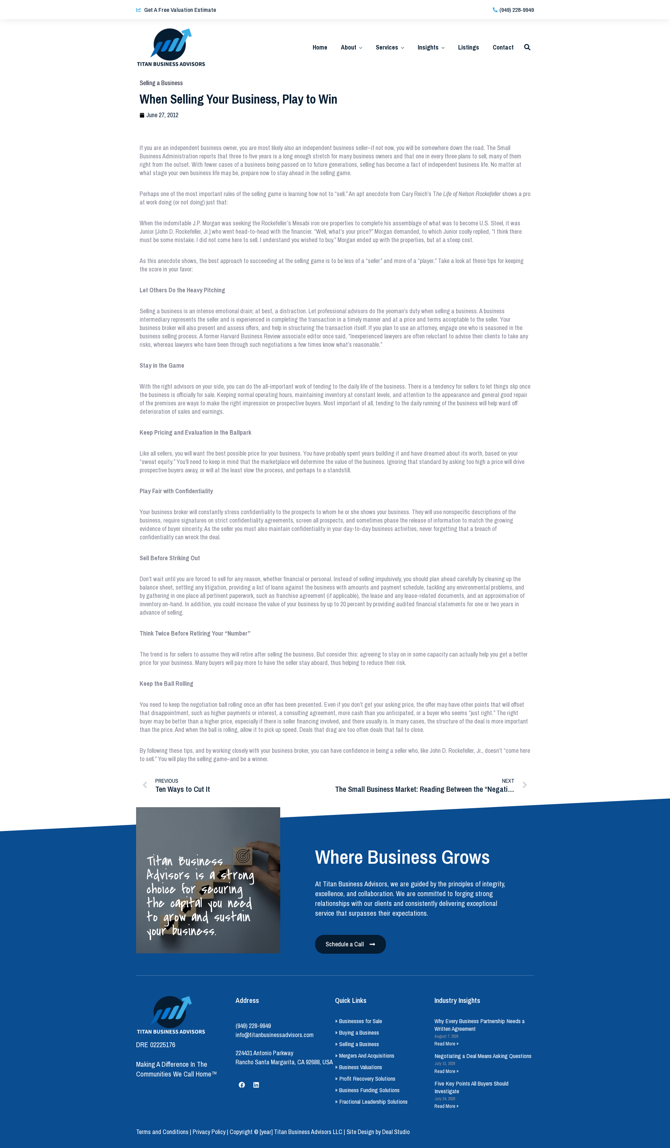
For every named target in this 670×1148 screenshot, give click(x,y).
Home (320, 47)
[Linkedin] (256, 1085)
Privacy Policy (209, 1131)
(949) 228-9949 (253, 1025)
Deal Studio (396, 1131)
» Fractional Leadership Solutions (371, 1101)
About (348, 47)
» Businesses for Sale (358, 1021)
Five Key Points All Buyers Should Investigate (471, 1087)
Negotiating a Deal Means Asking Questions (482, 1056)
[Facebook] (242, 1085)
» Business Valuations (358, 1067)
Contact (503, 47)
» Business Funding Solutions (367, 1090)
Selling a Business (161, 82)
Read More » (446, 1044)
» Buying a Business (357, 1032)
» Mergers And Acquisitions (364, 1055)
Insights (428, 47)
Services (387, 47)
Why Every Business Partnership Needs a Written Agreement (479, 1025)
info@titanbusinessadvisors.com (275, 1034)
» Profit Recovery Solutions (365, 1078)
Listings (468, 47)
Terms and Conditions (162, 1131)
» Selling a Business (357, 1044)
